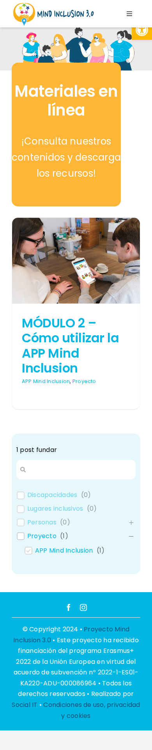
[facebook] (68, 607)
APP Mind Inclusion (46, 381)
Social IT (24, 704)
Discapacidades (52, 495)
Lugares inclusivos (55, 509)
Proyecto (84, 381)
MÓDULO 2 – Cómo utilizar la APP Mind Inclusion (70, 345)
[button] (142, 30)
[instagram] (83, 607)
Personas (42, 523)
